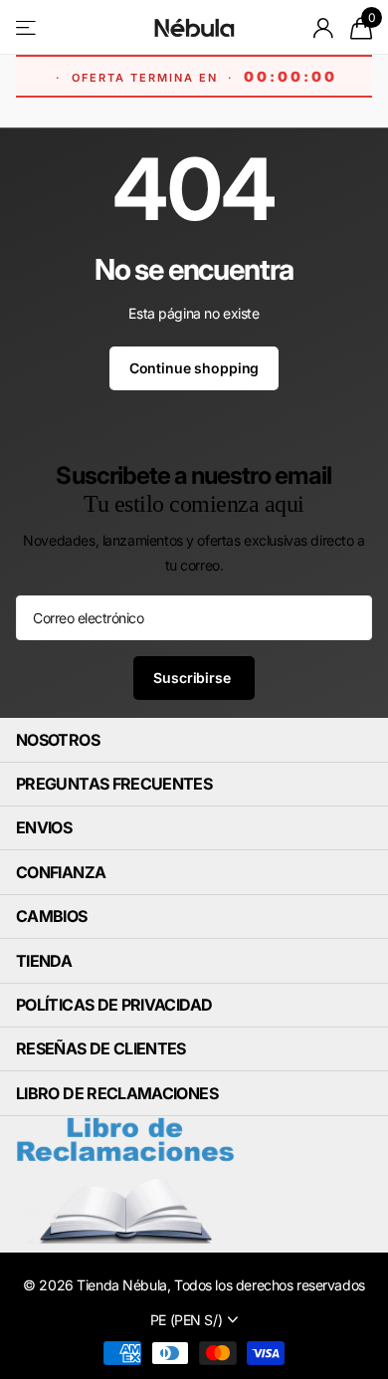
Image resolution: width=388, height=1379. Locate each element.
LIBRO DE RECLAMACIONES (117, 1093)
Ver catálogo (27, 27)
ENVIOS (44, 827)
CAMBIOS (52, 916)
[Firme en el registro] (323, 28)
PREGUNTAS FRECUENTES (114, 784)
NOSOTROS (57, 740)
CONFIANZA (60, 872)
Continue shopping (194, 367)
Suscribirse (193, 677)
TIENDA (44, 961)
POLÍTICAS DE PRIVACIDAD (114, 1005)
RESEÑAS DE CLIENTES (101, 1048)
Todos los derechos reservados (269, 1284)
